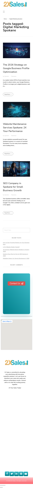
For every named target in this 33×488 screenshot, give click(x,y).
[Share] (2, 485)
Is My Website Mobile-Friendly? (11, 247)
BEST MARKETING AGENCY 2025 (16, 302)
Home (5, 19)
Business (14, 76)
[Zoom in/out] (4, 485)
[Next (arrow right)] (2, 487)
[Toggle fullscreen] (3, 485)
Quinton (7, 76)
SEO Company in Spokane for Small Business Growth (13, 187)
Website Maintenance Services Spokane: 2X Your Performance (14, 127)
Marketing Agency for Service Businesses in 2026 (16, 258)
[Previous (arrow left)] (0, 487)
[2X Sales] (15, 5)
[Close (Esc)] (0, 485)
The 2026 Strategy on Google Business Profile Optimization (16, 68)
